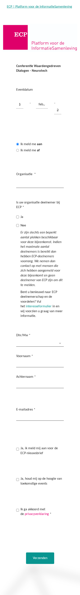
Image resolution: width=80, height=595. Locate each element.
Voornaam (24, 356)
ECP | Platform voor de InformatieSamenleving (39, 7)
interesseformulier (39, 306)
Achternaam (26, 377)
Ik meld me (31, 144)
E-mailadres (25, 409)
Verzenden (40, 558)
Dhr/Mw (23, 335)
